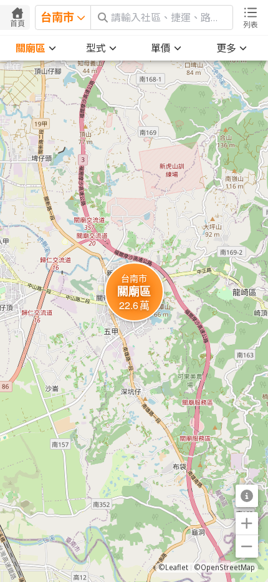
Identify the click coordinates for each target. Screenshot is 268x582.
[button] (134, 292)
